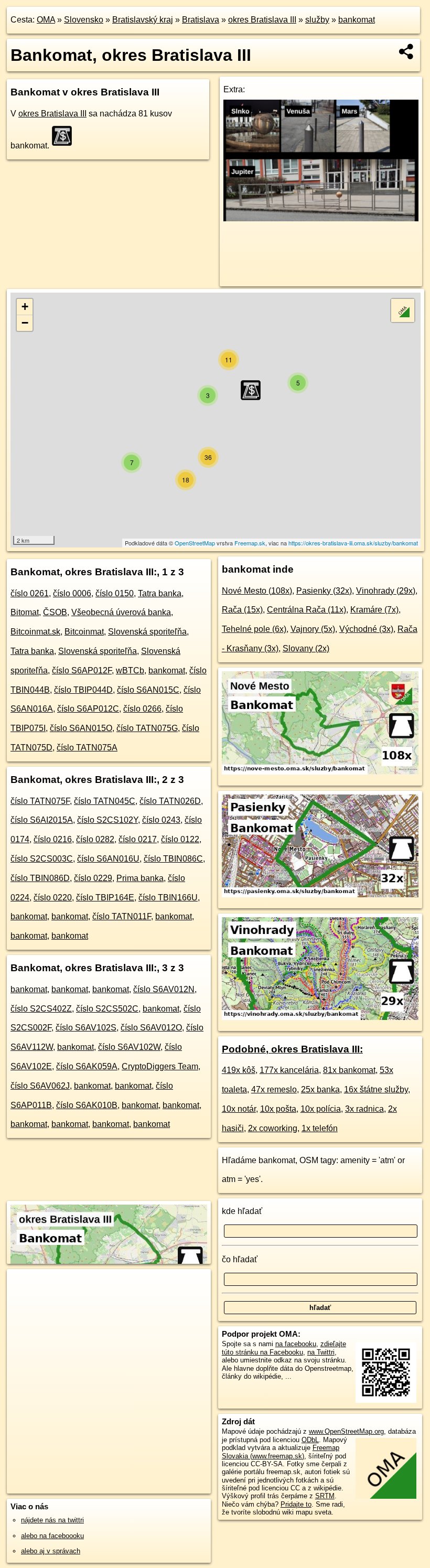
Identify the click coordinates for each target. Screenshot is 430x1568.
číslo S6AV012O (151, 1027)
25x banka (320, 1089)
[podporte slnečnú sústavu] (320, 218)
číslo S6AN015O (81, 728)
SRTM (325, 1496)
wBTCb (130, 670)
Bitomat (24, 612)
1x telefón (320, 1128)
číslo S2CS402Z (41, 1008)
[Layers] (402, 310)
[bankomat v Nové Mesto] (320, 771)
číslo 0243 (161, 819)
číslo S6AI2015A (41, 819)
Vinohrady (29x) (385, 590)
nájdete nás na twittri (52, 1520)
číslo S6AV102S (86, 1027)
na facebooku (295, 1344)
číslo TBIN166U (168, 897)
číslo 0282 (95, 839)
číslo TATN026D (170, 801)
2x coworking (272, 1128)
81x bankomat (349, 1070)
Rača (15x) (242, 609)
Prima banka (140, 878)
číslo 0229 (93, 878)
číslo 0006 (72, 593)
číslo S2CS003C (41, 858)
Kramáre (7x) (374, 609)
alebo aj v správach (50, 1551)
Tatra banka (159, 593)
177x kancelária (289, 1070)
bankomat (356, 19)
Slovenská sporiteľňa (147, 631)
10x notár (239, 1108)
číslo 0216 (53, 839)
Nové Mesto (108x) (257, 590)
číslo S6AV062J (40, 1085)
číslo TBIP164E (105, 897)
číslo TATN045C (104, 801)
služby (317, 19)
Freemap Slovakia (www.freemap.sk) (280, 1451)
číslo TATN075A (87, 747)
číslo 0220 (53, 897)
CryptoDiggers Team (160, 1066)
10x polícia (320, 1108)
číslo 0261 (29, 593)
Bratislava (200, 19)
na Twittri (321, 1352)
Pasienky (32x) (324, 590)
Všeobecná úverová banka (121, 612)
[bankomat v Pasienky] (320, 894)
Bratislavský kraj (142, 19)
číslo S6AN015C (148, 689)
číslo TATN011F (121, 916)
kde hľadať (242, 1211)
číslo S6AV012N (164, 989)
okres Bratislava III (262, 19)
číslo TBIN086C (173, 858)
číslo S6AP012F (82, 670)
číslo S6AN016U (108, 858)
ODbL (310, 1440)
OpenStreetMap (195, 543)
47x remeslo (274, 1089)
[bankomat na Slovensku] (65, 136)
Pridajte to (296, 1504)
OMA (46, 19)
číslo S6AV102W (129, 1047)
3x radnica (364, 1108)
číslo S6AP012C (88, 708)
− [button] (25, 322)
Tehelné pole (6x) (254, 629)
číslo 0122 (180, 839)
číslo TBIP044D (83, 689)
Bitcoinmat (84, 631)
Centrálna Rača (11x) (306, 609)
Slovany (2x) (306, 648)
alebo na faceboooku (52, 1536)
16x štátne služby (376, 1089)
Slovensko (83, 19)
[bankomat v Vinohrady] (320, 1017)
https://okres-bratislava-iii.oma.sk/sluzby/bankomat (353, 543)
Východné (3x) (366, 629)
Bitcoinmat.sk (35, 631)
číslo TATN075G (147, 728)
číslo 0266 (142, 708)
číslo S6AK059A (86, 1066)
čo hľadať (239, 1259)
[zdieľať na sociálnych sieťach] (406, 51)
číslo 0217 (138, 839)
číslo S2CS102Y (107, 819)
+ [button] (25, 306)
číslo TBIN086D (40, 878)
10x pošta (278, 1108)
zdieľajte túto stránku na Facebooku (284, 1348)
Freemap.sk (249, 543)
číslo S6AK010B (86, 1105)
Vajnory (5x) (313, 629)
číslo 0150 (114, 593)
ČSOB (55, 612)
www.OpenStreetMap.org (346, 1431)
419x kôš (238, 1070)
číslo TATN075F (40, 801)
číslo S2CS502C (107, 1008)
